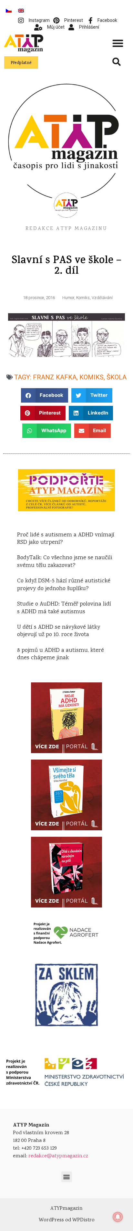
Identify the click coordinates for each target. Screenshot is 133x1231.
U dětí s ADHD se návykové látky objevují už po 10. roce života (58, 631)
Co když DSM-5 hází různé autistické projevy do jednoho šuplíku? (63, 585)
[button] (118, 43)
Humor (68, 297)
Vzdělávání (102, 297)
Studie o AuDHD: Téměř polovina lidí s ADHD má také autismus (64, 608)
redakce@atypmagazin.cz (58, 1156)
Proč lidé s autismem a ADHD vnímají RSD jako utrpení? (65, 539)
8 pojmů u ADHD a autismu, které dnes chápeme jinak (60, 654)
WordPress (51, 1220)
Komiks (83, 297)
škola (117, 377)
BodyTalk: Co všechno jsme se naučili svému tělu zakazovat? (64, 562)
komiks (91, 377)
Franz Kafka (55, 377)
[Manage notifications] (118, 1217)
